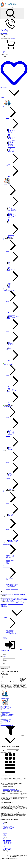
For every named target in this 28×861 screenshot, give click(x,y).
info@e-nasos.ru (4, 33)
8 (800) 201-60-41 (4, 30)
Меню (5, 606)
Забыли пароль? (7, 656)
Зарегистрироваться (5, 666)
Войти (21, 649)
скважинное (6, 789)
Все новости (3, 605)
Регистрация (6, 650)
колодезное (12, 789)
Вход (2, 650)
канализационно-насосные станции (11, 790)
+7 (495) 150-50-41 (5, 29)
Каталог (2, 97)
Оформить (12, 38)
